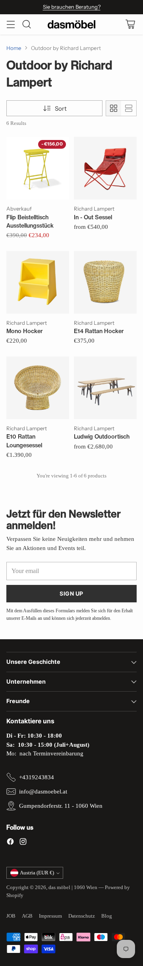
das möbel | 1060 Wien (72, 887)
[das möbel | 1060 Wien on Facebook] (10, 843)
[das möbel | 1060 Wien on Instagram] (23, 843)
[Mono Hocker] (37, 282)
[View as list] (128, 108)
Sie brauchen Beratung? (71, 7)
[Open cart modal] (130, 24)
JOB (10, 916)
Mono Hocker (24, 331)
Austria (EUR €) (37, 873)
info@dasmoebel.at (43, 791)
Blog (106, 916)
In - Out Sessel (93, 217)
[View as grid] (113, 108)
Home (13, 48)
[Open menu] (10, 24)
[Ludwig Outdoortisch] (105, 387)
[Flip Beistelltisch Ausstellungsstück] (37, 168)
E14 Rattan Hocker (99, 331)
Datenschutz (81, 916)
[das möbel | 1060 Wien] (71, 24)
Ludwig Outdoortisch (101, 436)
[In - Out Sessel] (105, 168)
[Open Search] (26, 24)
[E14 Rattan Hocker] (105, 282)
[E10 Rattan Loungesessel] (37, 387)
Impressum (50, 916)
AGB (27, 916)
